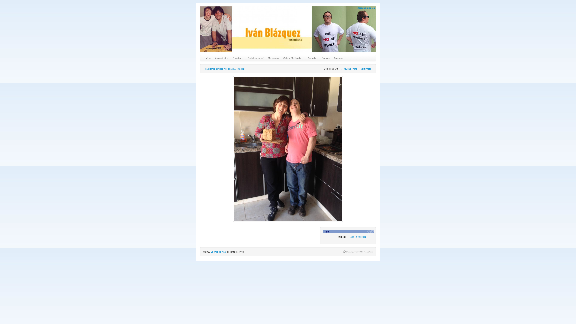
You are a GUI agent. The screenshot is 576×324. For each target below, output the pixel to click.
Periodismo (238, 58)
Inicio (208, 58)
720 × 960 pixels (358, 236)
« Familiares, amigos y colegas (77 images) (224, 68)
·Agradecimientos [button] (366, 7)
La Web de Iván (218, 251)
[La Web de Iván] (288, 29)
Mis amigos (273, 58)
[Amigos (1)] (288, 149)
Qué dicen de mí (256, 58)
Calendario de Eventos (319, 58)
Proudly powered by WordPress (359, 251)
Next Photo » (366, 68)
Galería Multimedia (292, 58)
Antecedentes (221, 58)
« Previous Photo (349, 68)
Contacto (338, 58)
